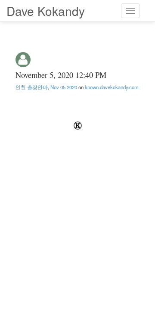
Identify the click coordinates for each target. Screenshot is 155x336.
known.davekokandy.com (112, 87)
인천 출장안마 (32, 87)
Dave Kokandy (45, 10)
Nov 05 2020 (63, 87)
